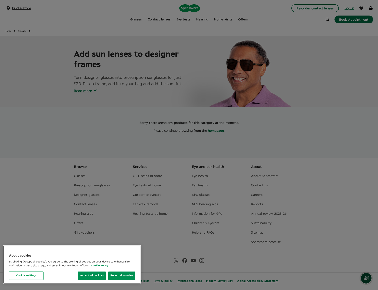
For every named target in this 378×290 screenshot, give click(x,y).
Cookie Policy (99, 265)
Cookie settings (26, 275)
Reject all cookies (121, 275)
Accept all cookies (91, 275)
